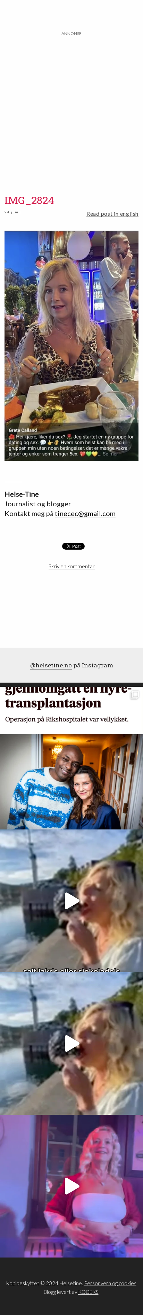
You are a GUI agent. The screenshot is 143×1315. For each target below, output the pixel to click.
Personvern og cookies (110, 1283)
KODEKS (88, 1292)
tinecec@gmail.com (85, 513)
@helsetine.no (51, 665)
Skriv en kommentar (72, 566)
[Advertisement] (71, 108)
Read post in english (112, 213)
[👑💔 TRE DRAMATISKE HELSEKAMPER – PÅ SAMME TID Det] (71, 758)
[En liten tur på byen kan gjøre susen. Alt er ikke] (71, 1186)
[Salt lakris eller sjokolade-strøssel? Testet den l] (71, 900)
